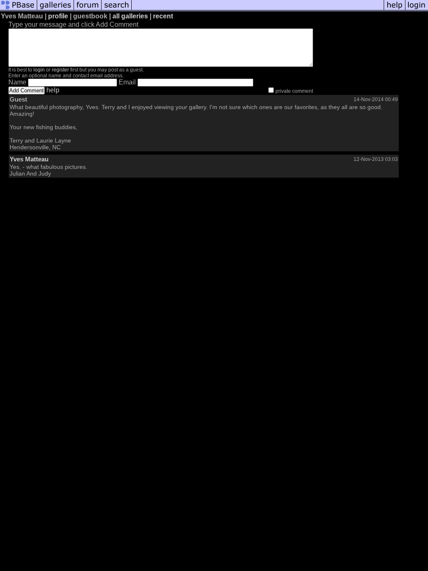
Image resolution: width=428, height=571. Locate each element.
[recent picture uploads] (55, 9)
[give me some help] (394, 9)
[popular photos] (258, 9)
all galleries (130, 16)
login (39, 70)
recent (163, 16)
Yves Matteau (29, 159)
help (52, 90)
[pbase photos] (18, 9)
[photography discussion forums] (88, 9)
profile (58, 16)
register (60, 70)
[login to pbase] (416, 9)
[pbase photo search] (117, 9)
